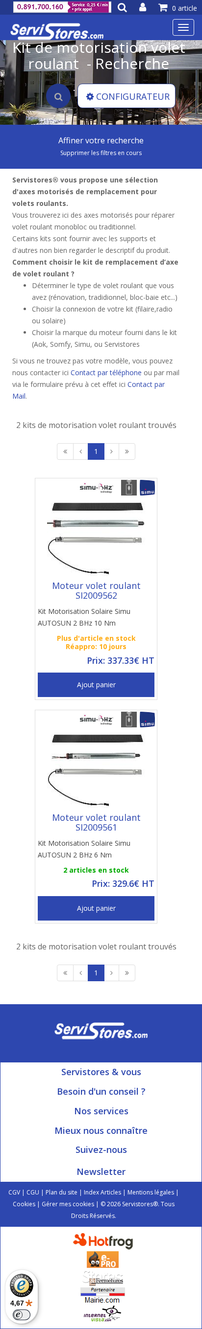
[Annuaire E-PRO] (103, 1258)
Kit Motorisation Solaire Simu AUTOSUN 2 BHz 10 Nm (84, 617)
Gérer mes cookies (68, 1204)
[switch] (21, 1314)
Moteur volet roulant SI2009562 (96, 590)
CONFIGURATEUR (133, 96)
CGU (32, 1192)
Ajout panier (96, 684)
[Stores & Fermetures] (103, 1277)
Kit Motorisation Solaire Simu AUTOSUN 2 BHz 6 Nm (84, 848)
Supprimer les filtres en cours (101, 153)
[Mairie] (102, 1295)
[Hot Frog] (105, 1240)
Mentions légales (150, 1192)
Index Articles (102, 1192)
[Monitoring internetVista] (102, 1313)
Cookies (24, 1204)
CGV (14, 1192)
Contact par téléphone (106, 372)
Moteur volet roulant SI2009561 (96, 822)
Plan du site (61, 1192)
